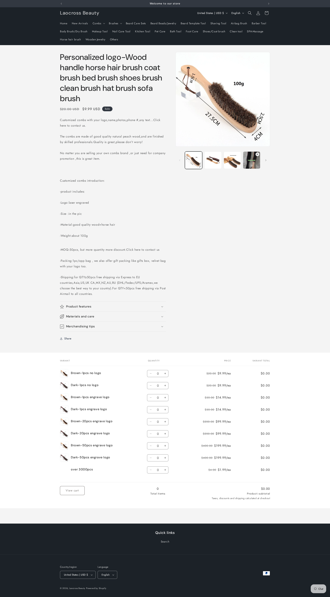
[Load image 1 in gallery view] (193, 160)
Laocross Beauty (77, 588)
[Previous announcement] (61, 3)
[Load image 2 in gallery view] (213, 160)
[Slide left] (180, 160)
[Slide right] (266, 160)
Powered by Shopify (96, 588)
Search (165, 541)
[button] (98, 23)
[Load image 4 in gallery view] (232, 160)
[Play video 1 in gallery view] (251, 160)
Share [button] (67, 338)
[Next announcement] (268, 3)
